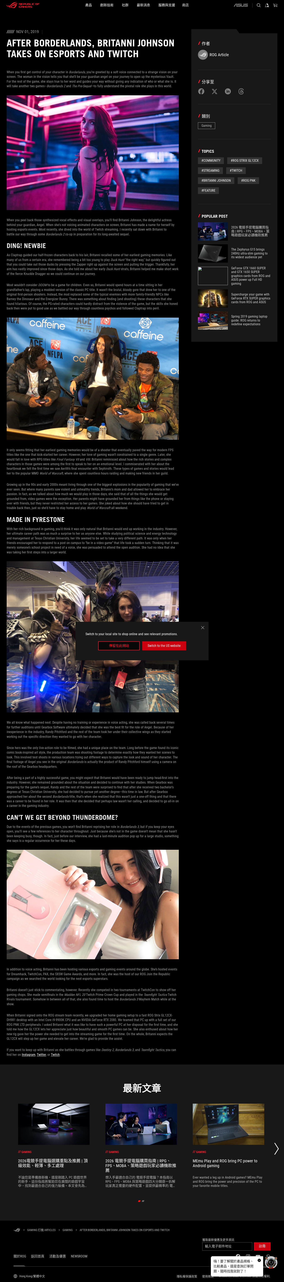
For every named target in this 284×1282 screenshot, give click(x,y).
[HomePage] (17, 1230)
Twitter (41, 1055)
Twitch (55, 1055)
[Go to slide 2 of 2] (143, 1201)
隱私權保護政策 (187, 1276)
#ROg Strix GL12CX (245, 161)
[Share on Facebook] (201, 91)
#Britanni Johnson (216, 181)
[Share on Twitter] (214, 91)
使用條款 (208, 1276)
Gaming (206, 126)
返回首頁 (37, 1256)
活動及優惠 (57, 1256)
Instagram (28, 1055)
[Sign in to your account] (266, 5)
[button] (262, 1246)
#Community (210, 161)
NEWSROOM (79, 1256)
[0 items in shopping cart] (275, 5)
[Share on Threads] (241, 91)
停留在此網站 (119, 646)
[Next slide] (276, 1150)
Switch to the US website (164, 646)
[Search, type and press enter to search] (258, 5)
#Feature (208, 191)
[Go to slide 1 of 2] (139, 1201)
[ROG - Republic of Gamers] (23, 5)
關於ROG (20, 1256)
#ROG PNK (248, 181)
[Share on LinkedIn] (228, 91)
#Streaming (210, 171)
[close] (202, 627)
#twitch (236, 171)
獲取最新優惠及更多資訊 (218, 1239)
